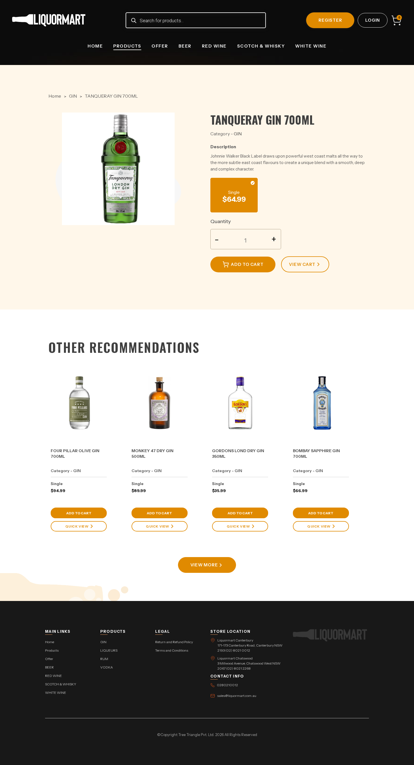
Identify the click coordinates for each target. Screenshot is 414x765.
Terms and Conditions (171, 650)
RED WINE (214, 46)
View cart (302, 264)
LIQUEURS (108, 650)
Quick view (77, 526)
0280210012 (227, 685)
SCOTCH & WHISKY (261, 46)
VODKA (106, 667)
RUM (104, 659)
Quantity (220, 221)
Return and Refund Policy (174, 642)
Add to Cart (79, 513)
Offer (160, 46)
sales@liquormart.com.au (236, 696)
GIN (73, 96)
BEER (185, 46)
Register (330, 20)
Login (372, 20)
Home (95, 46)
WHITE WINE (310, 46)
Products (127, 46)
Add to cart (247, 264)
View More (204, 564)
